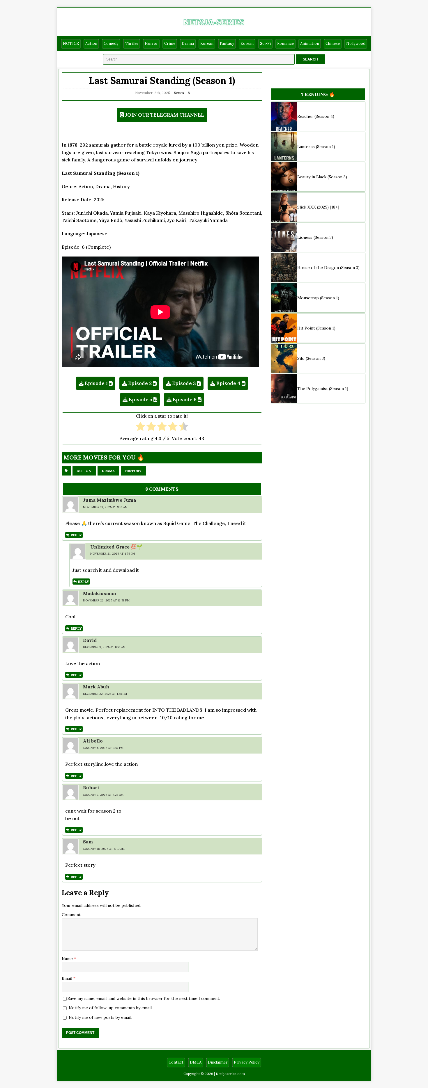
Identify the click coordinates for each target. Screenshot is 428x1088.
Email (67, 978)
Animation (309, 43)
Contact (176, 1062)
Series (179, 92)
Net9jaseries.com (230, 1073)
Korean (206, 43)
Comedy (111, 43)
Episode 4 (228, 383)
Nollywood (355, 43)
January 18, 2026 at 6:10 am (104, 849)
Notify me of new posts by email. (100, 1017)
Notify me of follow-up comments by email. (111, 1007)
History (133, 471)
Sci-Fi (265, 43)
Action (91, 43)
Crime (169, 43)
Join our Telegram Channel (164, 115)
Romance (285, 43)
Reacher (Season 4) (315, 116)
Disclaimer (217, 1062)
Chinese (333, 43)
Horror (151, 43)
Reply (76, 535)
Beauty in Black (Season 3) (322, 176)
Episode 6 (185, 399)
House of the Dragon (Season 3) (328, 267)
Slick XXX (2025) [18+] (318, 207)
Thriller (131, 43)
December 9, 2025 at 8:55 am (104, 647)
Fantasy (227, 43)
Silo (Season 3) (311, 358)
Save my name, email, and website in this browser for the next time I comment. (144, 998)
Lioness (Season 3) (315, 237)
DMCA (195, 1062)
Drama (188, 43)
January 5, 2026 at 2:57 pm (103, 748)
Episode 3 (184, 383)
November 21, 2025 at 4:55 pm (112, 553)
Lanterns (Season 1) (316, 146)
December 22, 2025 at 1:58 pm (105, 694)
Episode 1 (96, 383)
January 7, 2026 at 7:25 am (103, 795)
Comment (71, 914)
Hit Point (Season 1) (316, 328)
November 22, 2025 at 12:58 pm (106, 600)
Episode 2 (140, 383)
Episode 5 (140, 399)
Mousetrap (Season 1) (318, 297)
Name (68, 958)
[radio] (140, 427)
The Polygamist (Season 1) (322, 388)
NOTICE (71, 43)
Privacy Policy (246, 1062)
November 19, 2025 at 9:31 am (105, 507)
